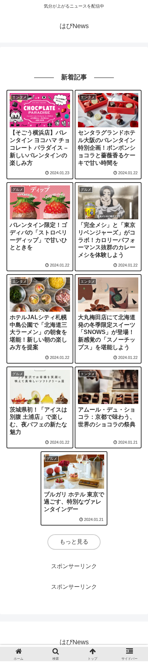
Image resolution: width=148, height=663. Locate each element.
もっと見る (74, 542)
